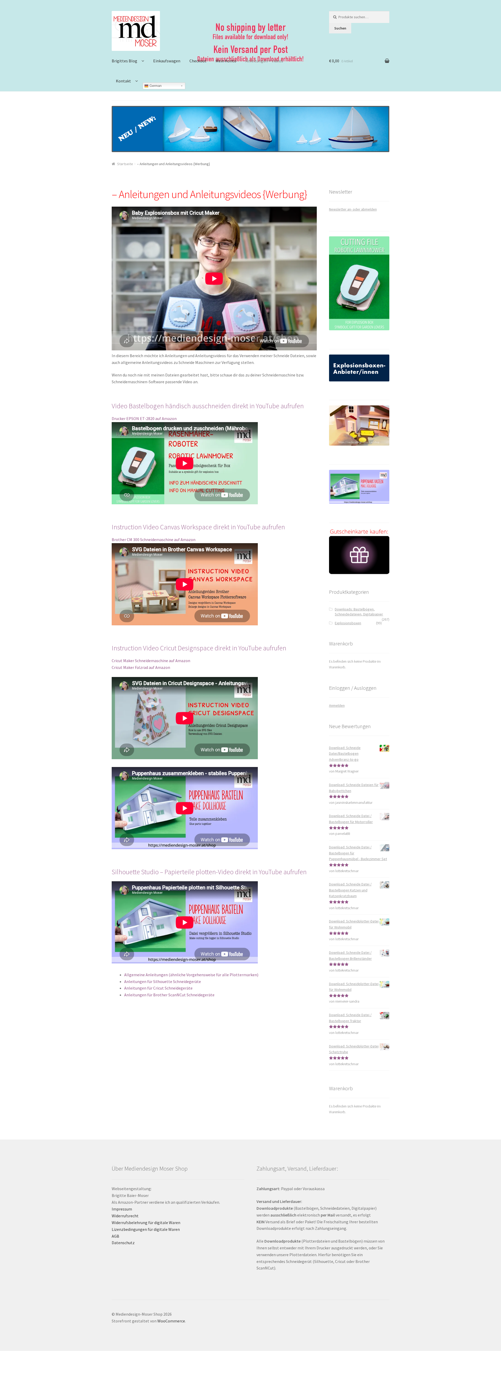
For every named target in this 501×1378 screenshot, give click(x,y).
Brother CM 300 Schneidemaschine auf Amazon (153, 539)
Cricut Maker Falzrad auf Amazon (141, 667)
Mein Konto (226, 60)
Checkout (197, 60)
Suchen (340, 28)
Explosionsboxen (348, 623)
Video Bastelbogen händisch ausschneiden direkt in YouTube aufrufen (208, 406)
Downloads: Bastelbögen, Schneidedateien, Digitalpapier (359, 612)
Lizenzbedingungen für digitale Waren (146, 1229)
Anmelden (337, 705)
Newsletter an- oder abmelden (353, 209)
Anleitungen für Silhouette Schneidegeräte (162, 981)
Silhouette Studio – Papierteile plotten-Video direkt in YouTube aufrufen (209, 872)
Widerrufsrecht (125, 1215)
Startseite (125, 163)
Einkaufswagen (166, 60)
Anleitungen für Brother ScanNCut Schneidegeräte (169, 994)
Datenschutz (123, 1242)
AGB (115, 1236)
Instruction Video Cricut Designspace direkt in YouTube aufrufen (199, 648)
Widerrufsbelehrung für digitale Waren (146, 1222)
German (155, 86)
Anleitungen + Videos (264, 60)
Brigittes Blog (124, 60)
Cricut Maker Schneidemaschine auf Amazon (151, 660)
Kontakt (123, 80)
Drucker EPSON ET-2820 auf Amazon (144, 418)
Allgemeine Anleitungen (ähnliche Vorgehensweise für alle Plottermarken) (191, 974)
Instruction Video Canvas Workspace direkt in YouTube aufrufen (198, 527)
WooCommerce (171, 1320)
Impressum (122, 1209)
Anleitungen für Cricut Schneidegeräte (158, 988)
